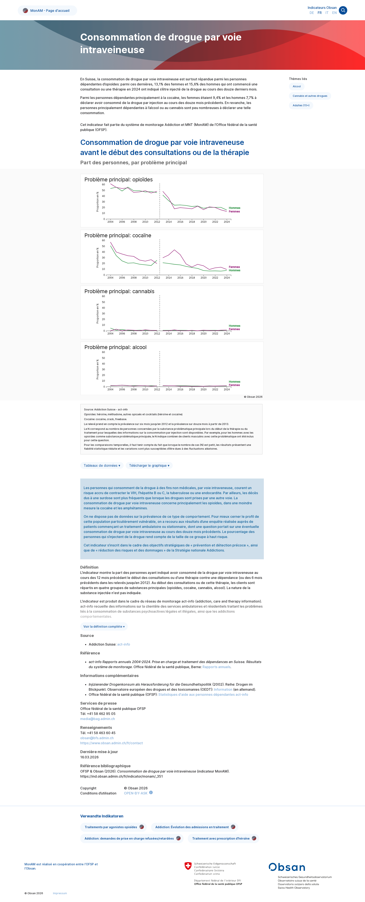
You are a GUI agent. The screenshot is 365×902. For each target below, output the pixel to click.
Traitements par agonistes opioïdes (111, 827)
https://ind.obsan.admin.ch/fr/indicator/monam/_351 (121, 776)
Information (223, 689)
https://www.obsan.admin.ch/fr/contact (111, 743)
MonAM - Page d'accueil (49, 10)
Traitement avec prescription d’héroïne (221, 838)
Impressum (60, 893)
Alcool (297, 86)
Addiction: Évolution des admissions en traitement (192, 827)
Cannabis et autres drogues (310, 95)
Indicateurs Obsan (322, 7)
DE (312, 13)
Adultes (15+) (301, 105)
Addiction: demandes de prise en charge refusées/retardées (129, 838)
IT (327, 13)
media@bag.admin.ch (97, 719)
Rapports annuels (216, 667)
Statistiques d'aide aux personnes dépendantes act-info (203, 694)
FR (320, 13)
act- (123, 644)
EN (334, 13)
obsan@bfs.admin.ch (97, 738)
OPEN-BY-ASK (135, 793)
